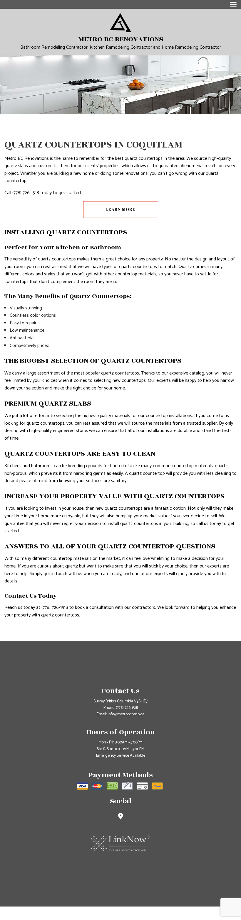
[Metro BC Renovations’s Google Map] (121, 817)
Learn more (120, 209)
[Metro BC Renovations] (120, 22)
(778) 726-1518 (127, 707)
